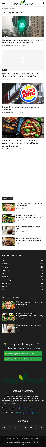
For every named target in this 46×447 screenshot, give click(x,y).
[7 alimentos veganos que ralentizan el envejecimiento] (8, 207)
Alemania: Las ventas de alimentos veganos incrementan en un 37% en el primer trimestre (20, 143)
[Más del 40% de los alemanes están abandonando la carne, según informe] (23, 60)
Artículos (5, 36)
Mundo (5, 70)
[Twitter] (15, 427)
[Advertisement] (23, 173)
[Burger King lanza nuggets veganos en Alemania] (23, 93)
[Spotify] (31, 427)
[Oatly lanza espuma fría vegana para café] (8, 230)
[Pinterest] (41, 427)
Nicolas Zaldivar (7, 45)
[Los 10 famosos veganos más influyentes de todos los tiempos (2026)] (8, 218)
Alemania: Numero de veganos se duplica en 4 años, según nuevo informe (22, 41)
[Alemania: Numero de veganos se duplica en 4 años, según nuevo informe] (23, 26)
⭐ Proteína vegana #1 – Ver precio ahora (19, 354)
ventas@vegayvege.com (22, 408)
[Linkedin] (26, 427)
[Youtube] (20, 427)
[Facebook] (4, 427)
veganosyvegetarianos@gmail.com (27, 413)
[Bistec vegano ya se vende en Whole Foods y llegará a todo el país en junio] (8, 241)
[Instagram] (10, 427)
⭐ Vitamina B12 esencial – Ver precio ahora (20, 359)
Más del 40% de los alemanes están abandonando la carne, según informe (20, 74)
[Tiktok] (36, 427)
